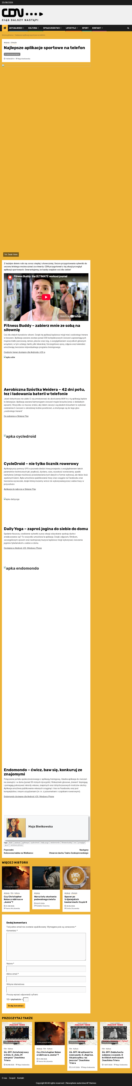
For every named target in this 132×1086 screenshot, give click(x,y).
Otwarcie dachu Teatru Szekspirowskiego (68, 851)
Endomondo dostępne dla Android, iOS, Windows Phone (29, 796)
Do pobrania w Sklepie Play (16, 416)
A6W (11, 843)
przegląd (81, 843)
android (17, 843)
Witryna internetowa (15, 984)
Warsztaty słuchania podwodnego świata (45, 898)
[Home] (4, 28)
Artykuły (7, 43)
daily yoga (45, 843)
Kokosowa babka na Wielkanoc (18, 851)
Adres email (12, 974)
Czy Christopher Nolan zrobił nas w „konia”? (13, 899)
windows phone (17, 845)
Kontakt (96, 28)
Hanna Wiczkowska (13, 908)
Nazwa (10, 963)
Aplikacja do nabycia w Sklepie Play (20, 489)
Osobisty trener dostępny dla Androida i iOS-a (24, 352)
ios (75, 843)
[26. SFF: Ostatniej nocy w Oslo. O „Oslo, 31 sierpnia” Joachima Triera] (17, 1033)
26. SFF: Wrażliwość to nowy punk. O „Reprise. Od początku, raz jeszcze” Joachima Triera (81, 1057)
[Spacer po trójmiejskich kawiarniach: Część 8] (76, 878)
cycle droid (35, 843)
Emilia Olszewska (72, 908)
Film (12, 893)
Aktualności (15, 28)
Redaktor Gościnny (43, 906)
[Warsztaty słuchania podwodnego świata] (46, 878)
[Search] (128, 28)
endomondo (55, 843)
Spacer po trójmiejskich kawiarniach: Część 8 (75, 899)
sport (7, 845)
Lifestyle (71, 28)
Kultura (32, 28)
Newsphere (71, 1083)
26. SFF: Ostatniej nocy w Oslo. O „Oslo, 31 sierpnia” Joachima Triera (16, 1056)
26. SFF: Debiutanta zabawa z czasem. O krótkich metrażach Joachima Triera (113, 1056)
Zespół (12, 1078)
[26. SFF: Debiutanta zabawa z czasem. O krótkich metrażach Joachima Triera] (115, 1033)
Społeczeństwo (51, 28)
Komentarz (12, 930)
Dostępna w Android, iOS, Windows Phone (23, 548)
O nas (4, 1078)
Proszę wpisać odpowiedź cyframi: (22, 994)
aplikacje (25, 843)
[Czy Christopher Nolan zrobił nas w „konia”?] (16, 878)
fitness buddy (67, 843)
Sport (85, 28)
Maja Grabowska (23, 1065)
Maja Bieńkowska (24, 59)
